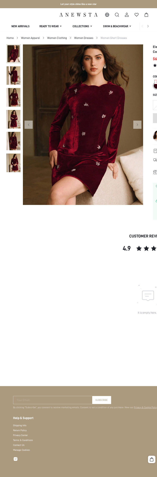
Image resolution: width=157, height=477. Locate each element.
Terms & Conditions (23, 440)
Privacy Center (20, 435)
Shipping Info (19, 425)
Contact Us (19, 445)
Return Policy (20, 430)
